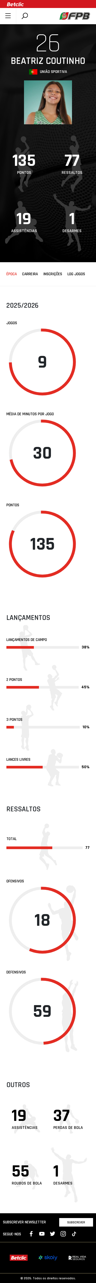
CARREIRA (30, 274)
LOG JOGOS (76, 274)
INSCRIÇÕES (52, 274)
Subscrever (76, 1222)
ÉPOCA (11, 274)
